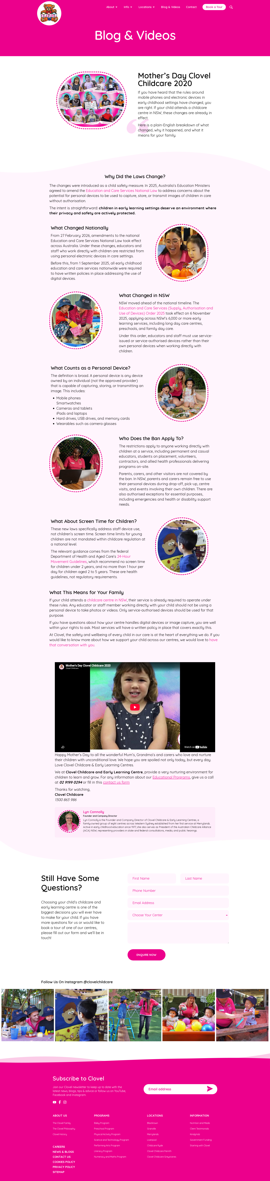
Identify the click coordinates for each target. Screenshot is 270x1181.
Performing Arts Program (107, 1145)
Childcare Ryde (155, 1145)
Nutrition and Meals (200, 1123)
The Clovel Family (62, 1123)
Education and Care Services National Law (121, 190)
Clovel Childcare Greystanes (161, 1156)
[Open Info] (131, 7)
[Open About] (116, 7)
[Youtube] (54, 1102)
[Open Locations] (153, 7)
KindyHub (195, 1134)
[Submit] (209, 1089)
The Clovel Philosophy (64, 1128)
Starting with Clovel (200, 1145)
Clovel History (60, 1134)
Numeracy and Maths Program (110, 1156)
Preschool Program (104, 1128)
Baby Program (101, 1123)
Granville (151, 1128)
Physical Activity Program (107, 1134)
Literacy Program (103, 1151)
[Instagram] (65, 1102)
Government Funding (201, 1139)
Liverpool (152, 1139)
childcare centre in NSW (107, 600)
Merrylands (153, 1134)
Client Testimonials (199, 1128)
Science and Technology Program (111, 1139)
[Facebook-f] (59, 1102)
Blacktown (152, 1123)
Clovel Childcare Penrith (159, 1151)
